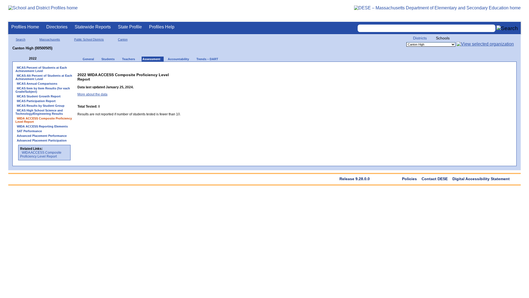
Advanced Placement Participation (42, 140)
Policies (409, 179)
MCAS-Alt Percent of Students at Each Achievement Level (43, 77)
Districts (420, 38)
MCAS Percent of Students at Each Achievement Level (41, 69)
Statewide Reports (93, 27)
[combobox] (426, 28)
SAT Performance (29, 131)
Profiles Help (161, 27)
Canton (123, 39)
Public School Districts (89, 39)
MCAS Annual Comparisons (37, 83)
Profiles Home (25, 27)
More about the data (92, 94)
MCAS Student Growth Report (39, 96)
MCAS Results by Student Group (40, 105)
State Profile (130, 27)
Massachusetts (49, 39)
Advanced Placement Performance (42, 135)
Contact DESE (435, 179)
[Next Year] (44, 59)
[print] (180, 73)
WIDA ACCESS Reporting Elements (42, 126)
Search (20, 39)
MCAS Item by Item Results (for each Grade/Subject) (42, 90)
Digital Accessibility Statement (481, 179)
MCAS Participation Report (36, 101)
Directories (57, 27)
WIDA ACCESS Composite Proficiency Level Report (40, 154)
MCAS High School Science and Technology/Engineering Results (39, 112)
